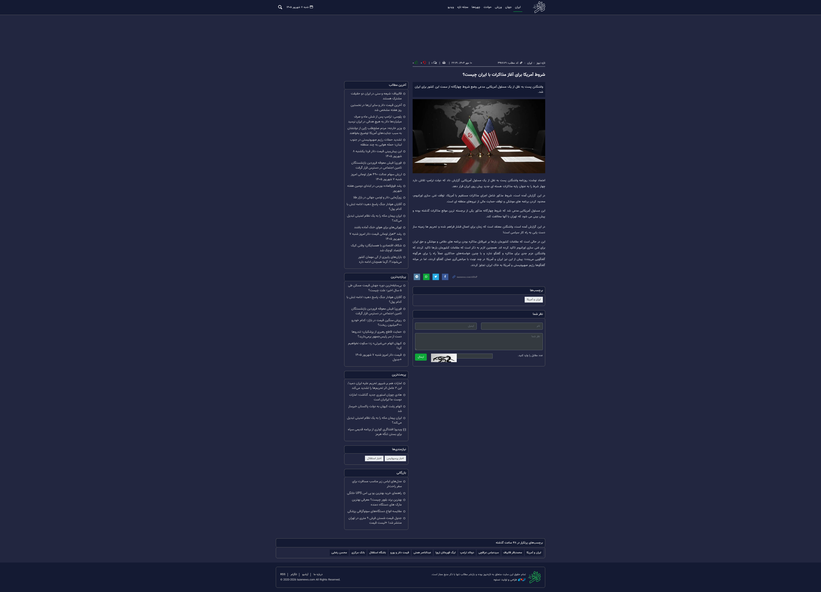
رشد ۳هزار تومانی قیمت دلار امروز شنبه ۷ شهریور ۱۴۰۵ (375, 236)
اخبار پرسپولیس (395, 458)
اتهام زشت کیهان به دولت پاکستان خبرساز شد (375, 409)
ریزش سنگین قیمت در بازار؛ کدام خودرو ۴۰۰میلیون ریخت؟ (376, 323)
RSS (282, 574)
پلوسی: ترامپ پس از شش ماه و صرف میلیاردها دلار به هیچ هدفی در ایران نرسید (375, 119)
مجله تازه (462, 7)
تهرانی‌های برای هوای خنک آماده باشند (378, 227)
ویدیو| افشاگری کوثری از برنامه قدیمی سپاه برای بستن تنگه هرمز (375, 432)
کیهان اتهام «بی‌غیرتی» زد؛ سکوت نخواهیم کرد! (375, 346)
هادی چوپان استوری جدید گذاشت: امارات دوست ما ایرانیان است (375, 397)
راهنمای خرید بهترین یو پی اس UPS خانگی (374, 493)
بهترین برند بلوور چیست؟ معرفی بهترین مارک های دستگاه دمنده (377, 502)
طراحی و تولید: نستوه (505, 580)
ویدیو (451, 7)
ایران (518, 7)
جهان (508, 7)
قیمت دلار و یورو (399, 552)
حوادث (488, 7)
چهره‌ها (476, 7)
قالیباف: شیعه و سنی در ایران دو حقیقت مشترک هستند (376, 96)
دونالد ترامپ (467, 552)
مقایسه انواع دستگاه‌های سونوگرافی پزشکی (374, 511)
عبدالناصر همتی (422, 552)
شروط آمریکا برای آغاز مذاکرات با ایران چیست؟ (504, 74)
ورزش (498, 7)
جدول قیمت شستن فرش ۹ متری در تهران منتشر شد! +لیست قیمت (375, 521)
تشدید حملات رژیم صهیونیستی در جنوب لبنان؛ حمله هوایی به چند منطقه (376, 142)
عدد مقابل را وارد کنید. (530, 356)
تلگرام (294, 574)
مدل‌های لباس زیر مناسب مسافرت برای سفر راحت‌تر (377, 484)
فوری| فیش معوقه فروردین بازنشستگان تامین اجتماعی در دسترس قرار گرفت (376, 165)
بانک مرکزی (358, 552)
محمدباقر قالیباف (512, 552)
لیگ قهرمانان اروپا (446, 552)
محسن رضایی (339, 552)
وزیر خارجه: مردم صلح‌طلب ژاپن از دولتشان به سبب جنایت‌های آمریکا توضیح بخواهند (374, 131)
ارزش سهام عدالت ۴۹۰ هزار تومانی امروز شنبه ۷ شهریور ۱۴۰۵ (376, 177)
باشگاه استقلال (377, 552)
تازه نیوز (537, 7)
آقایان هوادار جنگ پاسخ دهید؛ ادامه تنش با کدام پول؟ (374, 207)
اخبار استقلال (374, 458)
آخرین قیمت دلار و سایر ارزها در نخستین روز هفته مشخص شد (376, 108)
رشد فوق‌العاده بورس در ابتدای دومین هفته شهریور (374, 188)
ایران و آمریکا (534, 299)
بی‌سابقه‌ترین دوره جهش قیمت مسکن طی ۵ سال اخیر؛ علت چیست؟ (375, 288)
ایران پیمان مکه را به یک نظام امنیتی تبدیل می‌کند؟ (374, 218)
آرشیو (305, 574)
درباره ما (318, 574)
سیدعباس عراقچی (488, 552)
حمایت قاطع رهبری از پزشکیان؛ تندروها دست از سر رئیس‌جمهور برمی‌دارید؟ (377, 334)
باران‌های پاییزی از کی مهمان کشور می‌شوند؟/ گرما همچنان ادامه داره (380, 259)
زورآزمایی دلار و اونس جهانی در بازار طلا (377, 197)
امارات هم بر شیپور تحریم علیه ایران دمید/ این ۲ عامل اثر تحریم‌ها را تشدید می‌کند (375, 386)
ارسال (421, 357)
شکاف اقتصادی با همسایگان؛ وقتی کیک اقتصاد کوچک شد (376, 248)
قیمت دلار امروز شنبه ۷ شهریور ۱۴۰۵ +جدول (378, 357)
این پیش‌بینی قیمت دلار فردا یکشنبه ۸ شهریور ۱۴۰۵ (377, 154)
